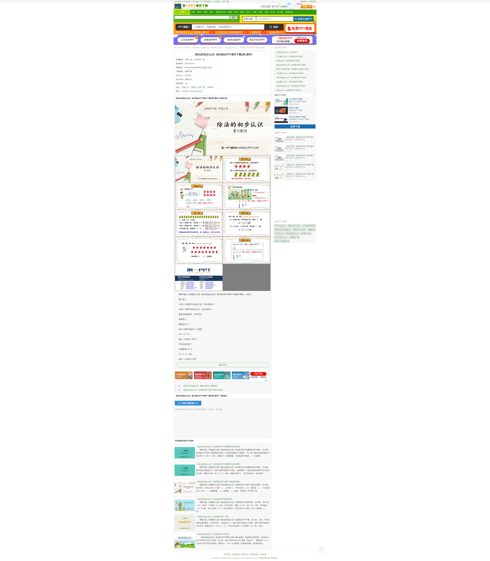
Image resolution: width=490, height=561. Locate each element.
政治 (261, 12)
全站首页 (177, 2)
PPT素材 (195, 2)
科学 (212, 12)
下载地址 (193, 87)
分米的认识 (279, 233)
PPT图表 (216, 2)
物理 (230, 12)
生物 (254, 12)
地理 (242, 12)
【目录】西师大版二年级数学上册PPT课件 (292, 69)
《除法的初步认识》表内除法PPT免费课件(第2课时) (218, 447)
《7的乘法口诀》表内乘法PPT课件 (289, 56)
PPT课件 (187, 48)
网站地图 (254, 554)
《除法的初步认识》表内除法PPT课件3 (212, 534)
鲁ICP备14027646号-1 (269, 558)
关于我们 (227, 554)
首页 (182, 12)
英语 (205, 12)
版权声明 (236, 554)
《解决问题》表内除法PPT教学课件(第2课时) (299, 146)
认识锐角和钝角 (309, 226)
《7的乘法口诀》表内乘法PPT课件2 (289, 73)
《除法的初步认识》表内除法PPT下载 (212, 517)
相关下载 (201, 87)
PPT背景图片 (206, 2)
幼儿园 (280, 12)
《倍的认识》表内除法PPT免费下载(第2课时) (299, 165)
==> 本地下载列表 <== (188, 403)
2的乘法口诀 (306, 233)
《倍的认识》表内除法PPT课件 (287, 61)
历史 (248, 12)
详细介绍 (185, 87)
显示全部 (223, 365)
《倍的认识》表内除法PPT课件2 (288, 90)
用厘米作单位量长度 (283, 230)
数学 (199, 12)
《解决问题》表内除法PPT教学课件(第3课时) (299, 137)
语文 (193, 12)
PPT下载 (225, 2)
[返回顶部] (321, 549)
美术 (267, 12)
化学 (236, 12)
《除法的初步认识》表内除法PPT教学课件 (214, 499)
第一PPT (178, 48)
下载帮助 (303, 2)
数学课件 (196, 48)
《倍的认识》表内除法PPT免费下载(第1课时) (299, 174)
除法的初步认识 (196, 91)
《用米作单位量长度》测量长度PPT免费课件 (200, 386)
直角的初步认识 (294, 226)
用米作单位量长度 (282, 241)
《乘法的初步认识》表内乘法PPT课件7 (290, 65)
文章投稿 (312, 2)
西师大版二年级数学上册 (212, 48)
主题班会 (289, 12)
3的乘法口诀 (294, 237)
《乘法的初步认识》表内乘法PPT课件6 (290, 78)
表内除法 (185, 91)
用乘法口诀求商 (299, 230)
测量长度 (311, 230)
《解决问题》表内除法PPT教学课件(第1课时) (299, 155)
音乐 (273, 12)
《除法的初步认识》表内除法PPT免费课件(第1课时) (218, 464)
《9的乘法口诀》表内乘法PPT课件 (289, 82)
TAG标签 (262, 554)
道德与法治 (221, 12)
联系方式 (245, 554)
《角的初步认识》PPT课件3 (286, 52)
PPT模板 (186, 2)
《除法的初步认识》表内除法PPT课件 (290, 86)
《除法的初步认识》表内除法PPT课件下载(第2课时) (202, 390)
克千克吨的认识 (281, 237)
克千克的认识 (280, 226)
